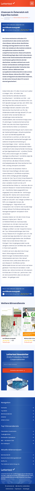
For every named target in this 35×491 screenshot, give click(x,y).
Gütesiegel (26, 489)
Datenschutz (9, 489)
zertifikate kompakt (11, 27)
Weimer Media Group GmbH (21, 17)
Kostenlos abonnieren (16, 370)
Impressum (18, 489)
